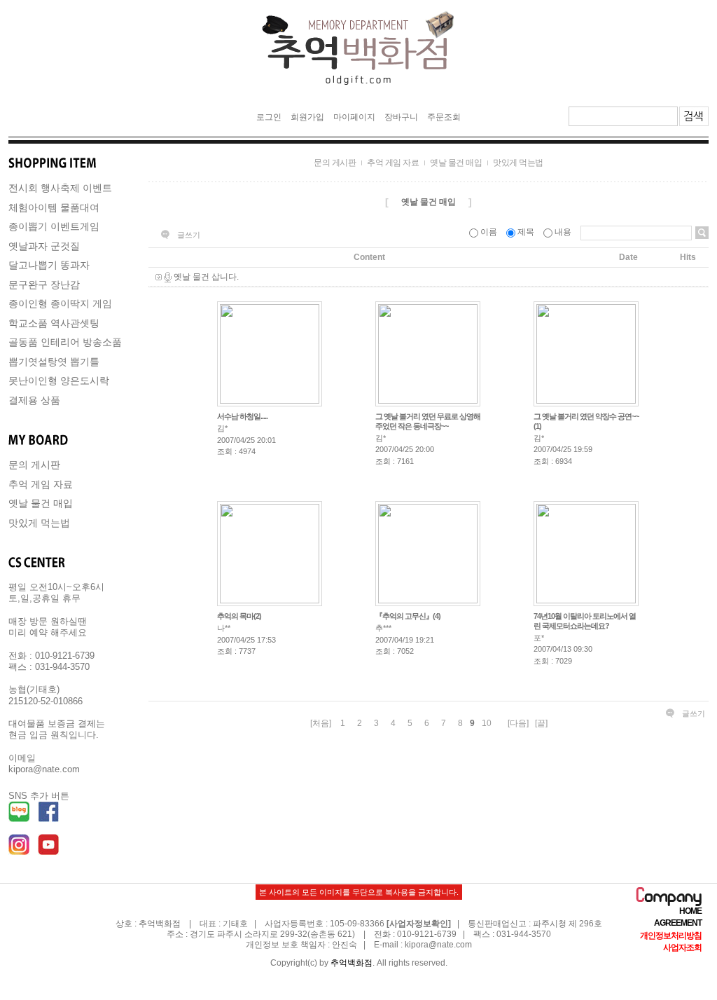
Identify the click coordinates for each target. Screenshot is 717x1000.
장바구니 (401, 117)
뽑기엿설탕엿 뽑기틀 (53, 361)
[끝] (541, 723)
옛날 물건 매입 (40, 503)
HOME (690, 911)
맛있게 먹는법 (39, 522)
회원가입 (307, 117)
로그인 (268, 117)
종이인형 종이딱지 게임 (60, 303)
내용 (562, 232)
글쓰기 (188, 235)
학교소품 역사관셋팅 (53, 323)
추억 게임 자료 (40, 484)
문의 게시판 (34, 464)
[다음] (518, 723)
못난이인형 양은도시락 (58, 380)
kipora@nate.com (438, 945)
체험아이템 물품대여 (53, 207)
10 (487, 723)
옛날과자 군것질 (44, 246)
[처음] (320, 723)
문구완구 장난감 (44, 284)
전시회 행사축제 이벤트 (60, 187)
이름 (488, 232)
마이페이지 (354, 117)
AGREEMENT (678, 924)
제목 (525, 232)
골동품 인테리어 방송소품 (65, 342)
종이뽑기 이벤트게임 (53, 226)
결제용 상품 (34, 400)
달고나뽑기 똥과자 (49, 264)
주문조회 (444, 117)
